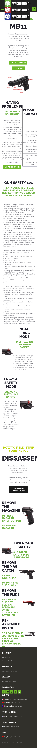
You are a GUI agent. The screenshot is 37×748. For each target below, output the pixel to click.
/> (30, 3)
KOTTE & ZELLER (15, 703)
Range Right (18, 706)
